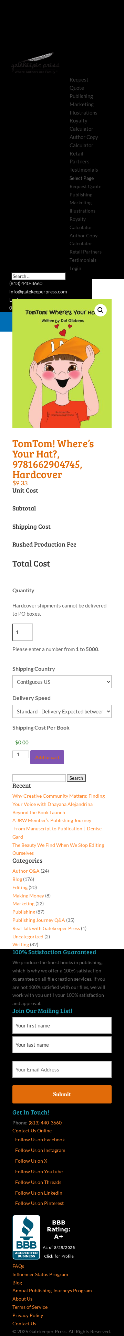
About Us (22, 1299)
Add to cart (47, 757)
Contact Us (24, 1323)
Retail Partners (86, 252)
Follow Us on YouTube (39, 1171)
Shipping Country (33, 668)
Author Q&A (26, 871)
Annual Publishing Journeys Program (52, 1290)
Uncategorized (27, 936)
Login (75, 268)
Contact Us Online (32, 1130)
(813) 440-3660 (45, 1122)
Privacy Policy (27, 1315)
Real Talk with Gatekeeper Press (46, 928)
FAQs (18, 1266)
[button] (100, 310)
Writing (20, 944)
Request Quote (85, 186)
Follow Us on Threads (38, 1182)
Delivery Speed (31, 697)
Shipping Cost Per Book (41, 727)
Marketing (82, 104)
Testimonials (84, 169)
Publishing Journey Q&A (38, 920)
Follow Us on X (31, 1161)
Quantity (23, 590)
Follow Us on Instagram (40, 1150)
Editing (20, 887)
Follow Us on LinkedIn (38, 1193)
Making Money (28, 895)
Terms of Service (30, 1307)
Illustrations (83, 112)
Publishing (81, 96)
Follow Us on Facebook (40, 1139)
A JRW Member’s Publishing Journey (51, 820)
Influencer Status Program (40, 1274)
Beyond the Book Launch (38, 812)
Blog (17, 879)
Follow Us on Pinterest (39, 1203)
